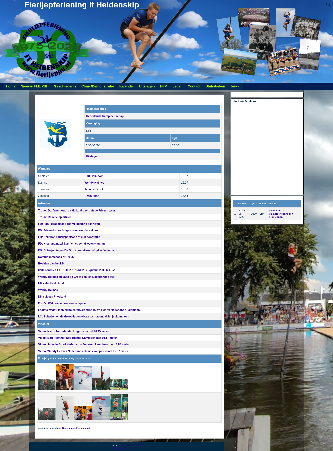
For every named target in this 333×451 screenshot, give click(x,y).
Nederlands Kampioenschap (105, 116)
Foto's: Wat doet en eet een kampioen (62, 303)
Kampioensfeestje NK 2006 (56, 256)
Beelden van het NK (51, 263)
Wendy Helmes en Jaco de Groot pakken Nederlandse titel (76, 276)
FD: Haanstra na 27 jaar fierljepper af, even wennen (71, 243)
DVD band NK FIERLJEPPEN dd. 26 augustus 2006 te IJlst (76, 270)
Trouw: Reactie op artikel (54, 217)
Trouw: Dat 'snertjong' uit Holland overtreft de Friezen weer (76, 210)
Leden (177, 86)
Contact (194, 86)
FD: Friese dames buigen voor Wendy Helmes (68, 230)
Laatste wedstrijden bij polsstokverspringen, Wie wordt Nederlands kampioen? (90, 309)
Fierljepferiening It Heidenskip (81, 4)
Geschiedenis (65, 86)
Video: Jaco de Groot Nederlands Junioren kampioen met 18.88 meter (83, 344)
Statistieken (215, 86)
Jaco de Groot (93, 189)
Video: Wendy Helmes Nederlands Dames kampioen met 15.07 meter (83, 351)
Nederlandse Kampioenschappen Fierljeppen (281, 213)
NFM (163, 86)
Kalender (126, 86)
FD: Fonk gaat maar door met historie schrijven (69, 223)
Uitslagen (147, 86)
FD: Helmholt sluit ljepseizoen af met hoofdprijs (69, 237)
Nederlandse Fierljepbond (76, 428)
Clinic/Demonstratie (97, 86)
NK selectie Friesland (52, 296)
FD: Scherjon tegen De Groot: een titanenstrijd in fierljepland (77, 250)
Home (10, 86)
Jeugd (235, 86)
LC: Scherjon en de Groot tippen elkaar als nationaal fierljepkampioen (83, 316)
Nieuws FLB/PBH (35, 86)
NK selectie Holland (51, 283)
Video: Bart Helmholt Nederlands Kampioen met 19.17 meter (77, 337)
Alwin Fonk (91, 195)
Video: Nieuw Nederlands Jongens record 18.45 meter (73, 331)
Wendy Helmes (94, 182)
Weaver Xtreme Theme (127, 447)
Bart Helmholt (93, 176)
